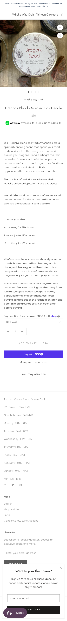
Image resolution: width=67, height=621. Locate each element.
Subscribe (33, 609)
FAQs (7, 515)
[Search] (56, 14)
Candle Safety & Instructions (21, 520)
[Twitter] (13, 485)
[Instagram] (20, 485)
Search (8, 503)
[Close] (61, 568)
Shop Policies (12, 509)
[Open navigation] (4, 14)
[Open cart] (62, 14)
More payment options (33, 362)
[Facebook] (5, 485)
